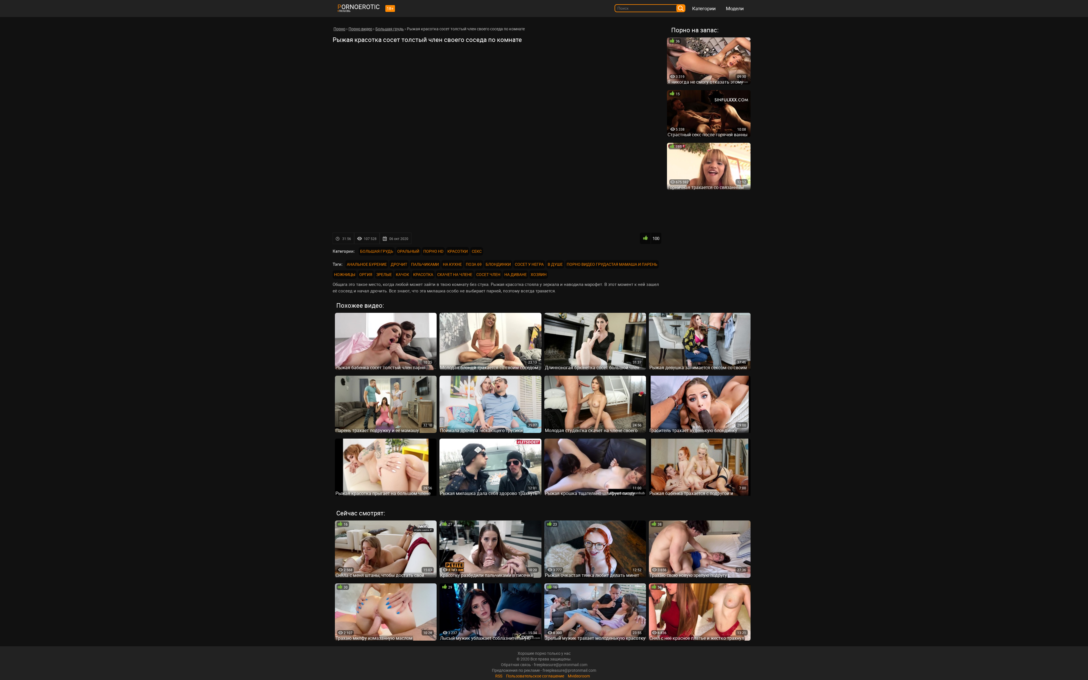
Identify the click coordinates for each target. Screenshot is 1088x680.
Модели (735, 8)
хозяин (539, 274)
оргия (365, 274)
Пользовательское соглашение (535, 676)
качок (402, 274)
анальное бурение (367, 264)
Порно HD (433, 251)
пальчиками (425, 264)
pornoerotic (358, 7)
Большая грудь (376, 251)
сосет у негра (529, 264)
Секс (477, 251)
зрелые (384, 274)
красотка (423, 274)
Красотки (457, 251)
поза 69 (474, 264)
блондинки (498, 264)
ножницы (344, 274)
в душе (555, 264)
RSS (498, 676)
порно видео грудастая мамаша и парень (612, 264)
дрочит (399, 264)
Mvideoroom (579, 676)
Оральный (408, 251)
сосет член (488, 274)
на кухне (452, 264)
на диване (515, 274)
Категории (704, 8)
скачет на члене (454, 274)
